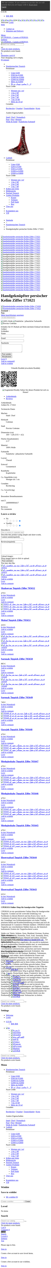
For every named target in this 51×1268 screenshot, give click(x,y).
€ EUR (9, 967)
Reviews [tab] (9, 399)
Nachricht (5, 343)
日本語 (17, 997)
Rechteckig (10, 108)
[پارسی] (3, 20)
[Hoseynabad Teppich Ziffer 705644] (24, 843)
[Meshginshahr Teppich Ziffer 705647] (25, 747)
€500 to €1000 (16, 169)
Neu (12, 119)
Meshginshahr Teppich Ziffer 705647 (19, 761)
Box (12, 204)
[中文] (24, 20)
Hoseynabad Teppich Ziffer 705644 (19, 857)
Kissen (13, 198)
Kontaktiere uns (12, 211)
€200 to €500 (16, 167)
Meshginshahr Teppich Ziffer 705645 (19, 825)
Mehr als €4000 (17, 82)
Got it (4, 7)
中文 (17, 985)
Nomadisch (20, 117)
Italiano (17, 994)
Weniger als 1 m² (17, 91)
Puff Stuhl (15, 202)
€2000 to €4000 (17, 173)
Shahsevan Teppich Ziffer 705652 (18, 588)
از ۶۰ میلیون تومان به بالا (21, 84)
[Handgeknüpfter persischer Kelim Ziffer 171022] (25, 308)
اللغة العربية (19, 983)
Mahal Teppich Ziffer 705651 (16, 620)
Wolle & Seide (11, 122)
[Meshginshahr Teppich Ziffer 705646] (25, 779)
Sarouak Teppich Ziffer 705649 (17, 697)
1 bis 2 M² (15, 93)
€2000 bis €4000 (17, 79)
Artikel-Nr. (5, 405)
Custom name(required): (10, 537)
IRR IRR (9, 16)
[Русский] (35, 20)
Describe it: (5, 530)
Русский (18, 992)
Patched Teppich (12, 193)
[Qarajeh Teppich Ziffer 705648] (25, 715)
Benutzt (18, 119)
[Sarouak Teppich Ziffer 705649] (25, 681)
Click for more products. (10, 49)
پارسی (17, 976)
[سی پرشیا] (14, 37)
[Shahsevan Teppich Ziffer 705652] (25, 572)
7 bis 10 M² (15, 100)
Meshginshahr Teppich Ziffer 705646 (19, 793)
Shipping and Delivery (15, 31)
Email (3, 338)
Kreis (38, 108)
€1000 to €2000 (17, 171)
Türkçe (17, 988)
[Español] (11, 20)
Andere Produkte (12, 195)
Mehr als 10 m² (17, 102)
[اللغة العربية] (20, 20)
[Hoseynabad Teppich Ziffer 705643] (24, 875)
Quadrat (19, 108)
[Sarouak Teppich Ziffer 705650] (25, 642)
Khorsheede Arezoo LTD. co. (32, 940)
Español (17, 980)
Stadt (8, 117)
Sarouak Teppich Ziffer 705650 (17, 659)
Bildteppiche (11, 191)
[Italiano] (39, 20)
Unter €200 (15, 73)
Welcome (9, 961)
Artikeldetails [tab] (11, 396)
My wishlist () (12, 1197)
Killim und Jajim (12, 189)
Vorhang (14, 200)
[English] (7, 20)
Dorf (13, 117)
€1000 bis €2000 (17, 77)
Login (8, 963)
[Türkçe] (28, 20)
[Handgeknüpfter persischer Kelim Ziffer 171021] (20, 272)
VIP (7, 213)
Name (3, 333)
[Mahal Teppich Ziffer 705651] (25, 606)
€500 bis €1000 (17, 75)
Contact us (10, 29)
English (18, 978)
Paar (7, 119)
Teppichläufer (29, 108)
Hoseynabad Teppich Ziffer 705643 (19, 889)
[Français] (31, 20)
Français (17, 990)
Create (27, 1201)
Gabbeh (9, 158)
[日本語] (42, 20)
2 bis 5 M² (15, 95)
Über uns (9, 206)
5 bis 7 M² (15, 97)
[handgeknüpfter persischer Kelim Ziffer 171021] (20, 237)
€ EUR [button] (4, 12)
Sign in (4, 1249)
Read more (33, 5)
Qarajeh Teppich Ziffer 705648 (16, 729)
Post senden (6, 354)
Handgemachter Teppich (15, 66)
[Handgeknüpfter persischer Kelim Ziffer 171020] (25, 306)
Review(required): (8, 542)
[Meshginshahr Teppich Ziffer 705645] (25, 811)
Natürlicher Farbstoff (27, 122)
